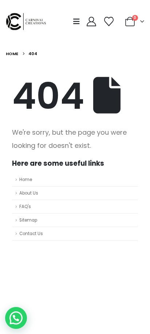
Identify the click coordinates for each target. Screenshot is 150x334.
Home (25, 180)
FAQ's (25, 207)
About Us (28, 193)
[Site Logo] (28, 21)
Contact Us (31, 234)
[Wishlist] (108, 21)
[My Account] (91, 21)
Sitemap (28, 220)
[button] (78, 21)
